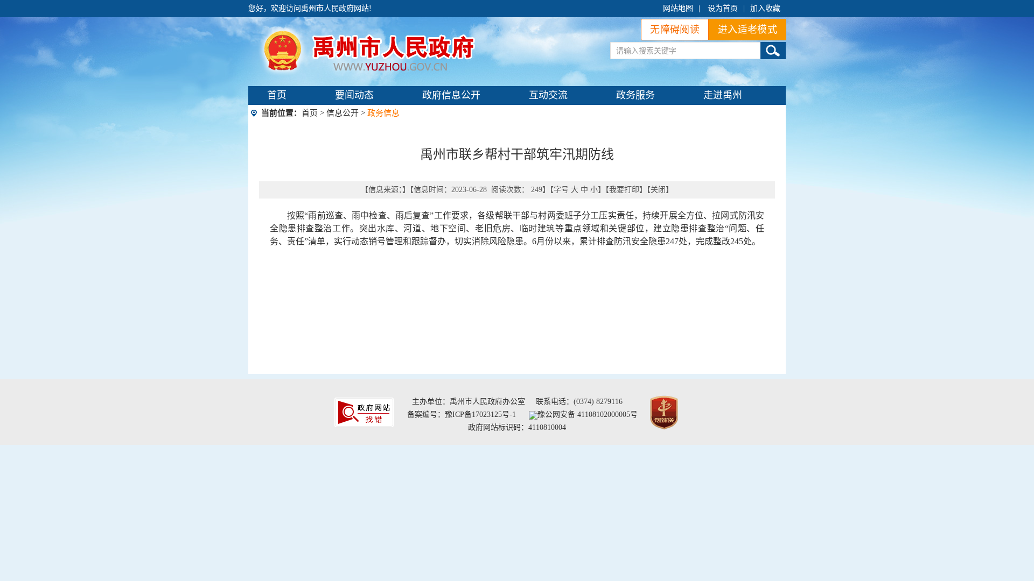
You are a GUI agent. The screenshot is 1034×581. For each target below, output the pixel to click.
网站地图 (678, 8)
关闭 (658, 190)
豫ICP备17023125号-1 (480, 414)
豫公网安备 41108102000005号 (587, 414)
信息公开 (342, 113)
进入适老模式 (747, 29)
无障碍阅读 (675, 29)
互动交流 (548, 95)
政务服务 (635, 95)
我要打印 (624, 190)
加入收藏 (765, 8)
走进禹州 (722, 95)
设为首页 (723, 8)
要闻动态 (354, 95)
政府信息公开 (451, 95)
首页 (277, 95)
